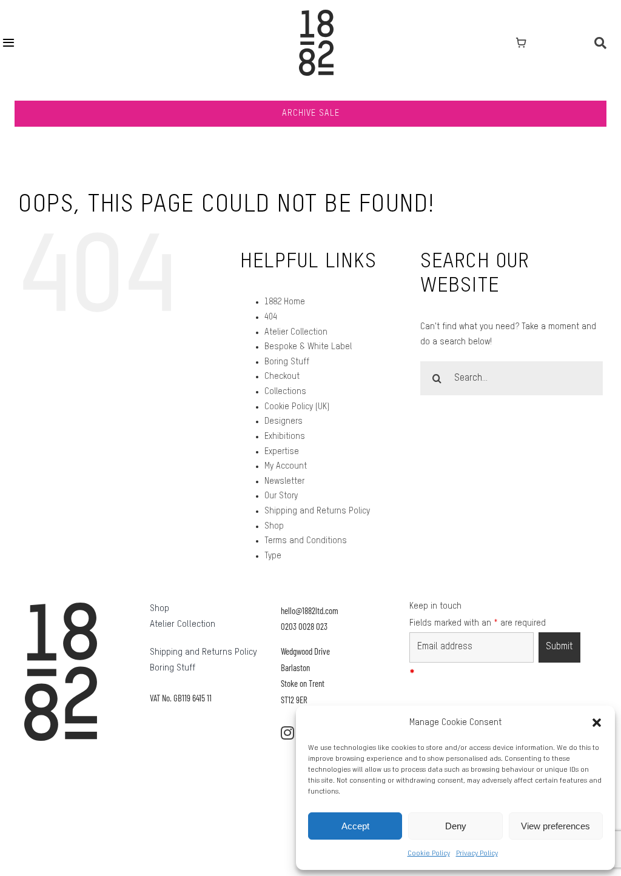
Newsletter (284, 481)
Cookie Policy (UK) (296, 407)
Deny (455, 826)
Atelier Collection (295, 332)
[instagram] (287, 733)
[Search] (600, 42)
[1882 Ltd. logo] (316, 14)
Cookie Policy (429, 853)
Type (272, 556)
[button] (597, 723)
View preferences (555, 826)
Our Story (281, 496)
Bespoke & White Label (308, 347)
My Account (285, 466)
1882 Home (284, 302)
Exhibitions (284, 436)
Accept (355, 826)
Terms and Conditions (305, 541)
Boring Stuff (286, 362)
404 (270, 317)
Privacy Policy (477, 853)
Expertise (281, 451)
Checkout (282, 376)
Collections (285, 391)
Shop (274, 526)
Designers (283, 421)
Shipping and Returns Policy (317, 511)
